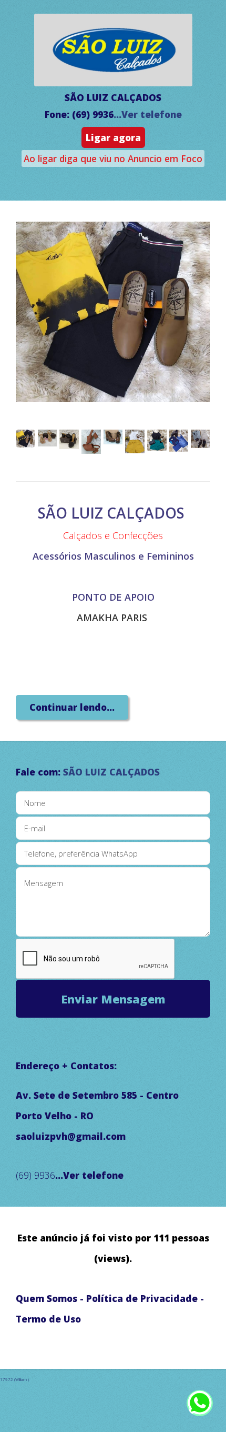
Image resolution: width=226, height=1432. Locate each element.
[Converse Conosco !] (200, 1408)
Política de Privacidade (142, 1298)
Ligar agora (113, 137)
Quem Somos (46, 1298)
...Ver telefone (148, 114)
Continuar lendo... (72, 707)
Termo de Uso (48, 1318)
